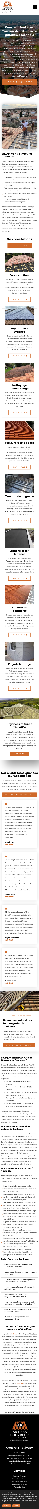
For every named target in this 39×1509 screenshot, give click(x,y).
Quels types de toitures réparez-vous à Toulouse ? (20, 1273)
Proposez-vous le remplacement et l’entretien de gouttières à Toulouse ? (19, 1303)
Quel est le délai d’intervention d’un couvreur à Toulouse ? (18, 1310)
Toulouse (10, 1134)
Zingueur (23, 1476)
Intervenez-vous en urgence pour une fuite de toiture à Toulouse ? (19, 1281)
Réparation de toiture (19, 1479)
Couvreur (16, 1476)
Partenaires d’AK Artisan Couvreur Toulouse (19, 1412)
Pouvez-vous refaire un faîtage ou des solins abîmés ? (19, 1288)
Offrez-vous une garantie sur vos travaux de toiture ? (17, 1318)
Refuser (16, 1505)
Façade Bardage (19, 1487)
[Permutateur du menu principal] (35, 7)
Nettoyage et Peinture (19, 1481)
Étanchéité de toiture (19, 1484)
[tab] (19, 1266)
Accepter (6, 1505)
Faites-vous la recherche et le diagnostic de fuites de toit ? (16, 1296)
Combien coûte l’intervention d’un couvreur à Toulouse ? (18, 1266)
